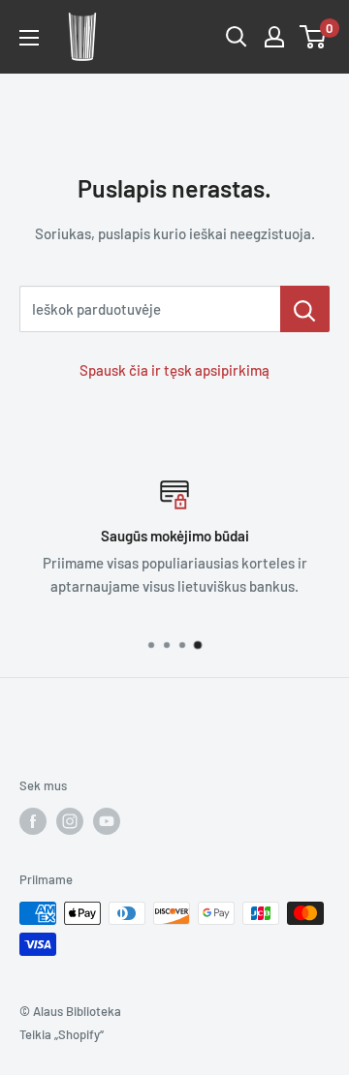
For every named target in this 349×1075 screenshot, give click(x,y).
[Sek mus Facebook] (33, 821)
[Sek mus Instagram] (69, 821)
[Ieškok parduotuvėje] (305, 309)
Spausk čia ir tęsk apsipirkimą (174, 370)
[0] (313, 36)
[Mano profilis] (274, 36)
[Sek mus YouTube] (106, 821)
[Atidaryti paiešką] (236, 36)
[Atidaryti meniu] (29, 38)
